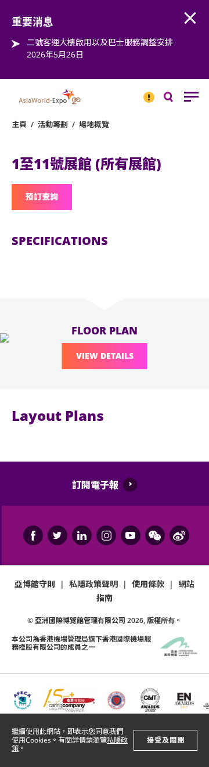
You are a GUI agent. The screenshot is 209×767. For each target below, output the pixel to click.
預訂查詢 (42, 196)
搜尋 (176, 99)
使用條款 (148, 583)
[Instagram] (106, 535)
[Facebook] (33, 535)
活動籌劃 (53, 124)
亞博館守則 (35, 583)
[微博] (179, 535)
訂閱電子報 (95, 484)
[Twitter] (57, 535)
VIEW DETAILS (105, 355)
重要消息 (145, 92)
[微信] (155, 535)
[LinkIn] (82, 535)
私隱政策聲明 (93, 583)
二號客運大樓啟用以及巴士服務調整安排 (100, 42)
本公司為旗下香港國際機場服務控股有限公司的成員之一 (81, 643)
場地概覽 (94, 124)
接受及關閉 (166, 740)
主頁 (19, 124)
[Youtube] (130, 535)
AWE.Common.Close (190, 19)
